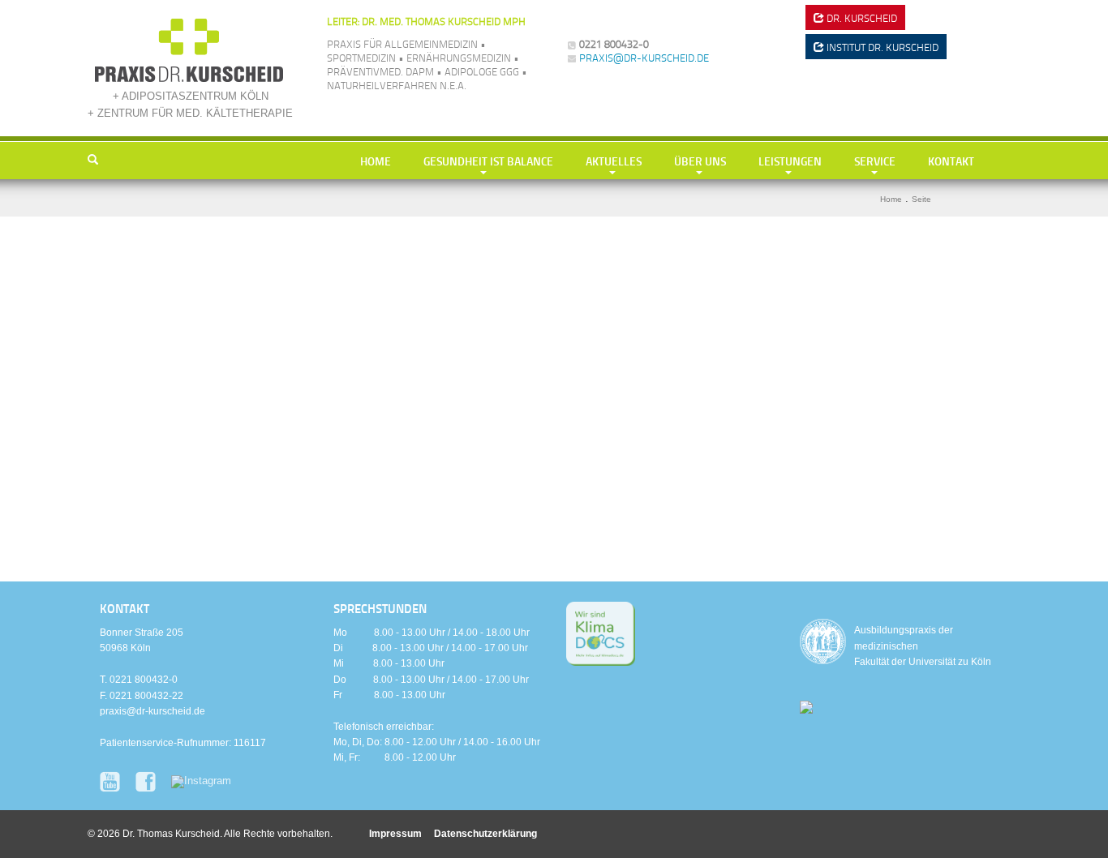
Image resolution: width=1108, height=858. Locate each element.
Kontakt (951, 160)
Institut (881, 47)
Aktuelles (614, 160)
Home (375, 160)
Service (874, 160)
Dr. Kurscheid (860, 18)
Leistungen (790, 160)
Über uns (700, 160)
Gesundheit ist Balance (488, 160)
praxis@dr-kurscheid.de (644, 57)
